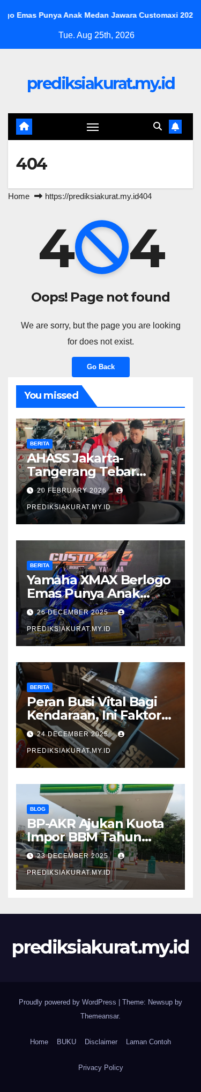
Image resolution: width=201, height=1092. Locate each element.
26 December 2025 (73, 612)
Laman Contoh (148, 1042)
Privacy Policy (100, 1068)
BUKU (66, 1042)
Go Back (101, 367)
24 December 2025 (73, 734)
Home (18, 196)
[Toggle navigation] (93, 126)
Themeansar (99, 1016)
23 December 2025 (73, 856)
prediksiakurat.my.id (101, 83)
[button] (157, 126)
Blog (38, 809)
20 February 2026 (73, 490)
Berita (39, 443)
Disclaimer (101, 1042)
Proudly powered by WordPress (68, 1002)
